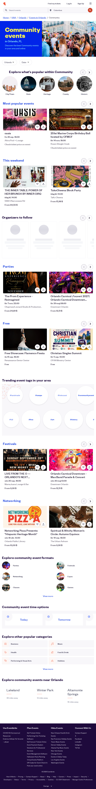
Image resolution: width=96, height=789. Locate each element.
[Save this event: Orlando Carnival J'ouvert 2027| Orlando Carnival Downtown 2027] (83, 289)
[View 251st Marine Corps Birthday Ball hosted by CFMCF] (71, 119)
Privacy (31, 779)
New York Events (57, 751)
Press (69, 776)
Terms (23, 779)
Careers (61, 776)
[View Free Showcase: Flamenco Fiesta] (25, 339)
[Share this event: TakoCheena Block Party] (89, 183)
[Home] (4, 3)
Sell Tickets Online (33, 733)
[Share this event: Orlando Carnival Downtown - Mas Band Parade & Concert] (89, 467)
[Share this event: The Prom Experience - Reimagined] (43, 289)
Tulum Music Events (58, 742)
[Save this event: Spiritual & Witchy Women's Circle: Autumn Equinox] (83, 524)
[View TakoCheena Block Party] (71, 176)
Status (16, 779)
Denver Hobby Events (58, 745)
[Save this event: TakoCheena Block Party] (83, 183)
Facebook (78, 739)
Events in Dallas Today (59, 756)
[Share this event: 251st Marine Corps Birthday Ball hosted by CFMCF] (89, 126)
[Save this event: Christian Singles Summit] (83, 346)
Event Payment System (35, 745)
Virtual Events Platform (35, 759)
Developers (8, 779)
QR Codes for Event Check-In (37, 762)
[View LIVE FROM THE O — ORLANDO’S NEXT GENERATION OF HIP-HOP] (25, 460)
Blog (48, 776)
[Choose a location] (50, 10)
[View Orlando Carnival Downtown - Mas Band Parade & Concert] (71, 460)
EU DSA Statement (63, 779)
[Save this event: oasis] (37, 126)
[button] (9, 62)
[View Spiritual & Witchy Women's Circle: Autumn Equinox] (71, 517)
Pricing (20, 776)
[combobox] (70, 10)
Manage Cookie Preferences (82, 779)
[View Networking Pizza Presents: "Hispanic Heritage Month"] (25, 517)
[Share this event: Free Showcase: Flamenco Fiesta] (43, 346)
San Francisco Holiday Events (61, 739)
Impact (76, 776)
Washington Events (57, 762)
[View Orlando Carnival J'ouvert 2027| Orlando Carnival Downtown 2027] (71, 282)
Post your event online (34, 765)
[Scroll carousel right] (89, 72)
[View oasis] (25, 119)
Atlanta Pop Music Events (60, 748)
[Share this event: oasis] (43, 126)
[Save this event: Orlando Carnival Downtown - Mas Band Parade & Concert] (83, 467)
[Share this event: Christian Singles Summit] (89, 346)
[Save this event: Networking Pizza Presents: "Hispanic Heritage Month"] (37, 524)
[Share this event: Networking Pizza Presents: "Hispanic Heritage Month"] (43, 524)
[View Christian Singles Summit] (71, 339)
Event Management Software (37, 753)
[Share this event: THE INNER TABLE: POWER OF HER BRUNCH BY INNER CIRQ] (43, 183)
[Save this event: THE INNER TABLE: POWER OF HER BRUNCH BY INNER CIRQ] (37, 183)
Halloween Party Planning (36, 756)
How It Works (11, 776)
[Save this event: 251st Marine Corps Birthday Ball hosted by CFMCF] (83, 126)
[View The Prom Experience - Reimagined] (25, 282)
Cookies (51, 779)
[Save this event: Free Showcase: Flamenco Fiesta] (37, 346)
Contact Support (81, 733)
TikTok (77, 748)
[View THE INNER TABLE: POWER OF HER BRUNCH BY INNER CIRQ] (25, 176)
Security (84, 776)
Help (54, 776)
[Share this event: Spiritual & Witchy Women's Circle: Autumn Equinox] (89, 524)
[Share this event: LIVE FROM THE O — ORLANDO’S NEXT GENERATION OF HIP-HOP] (43, 467)
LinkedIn (78, 742)
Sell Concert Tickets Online (36, 742)
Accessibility (40, 779)
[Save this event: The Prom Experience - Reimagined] (37, 289)
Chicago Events (56, 753)
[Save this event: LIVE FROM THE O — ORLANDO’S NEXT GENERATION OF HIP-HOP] (37, 467)
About (42, 776)
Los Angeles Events (58, 759)
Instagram (78, 745)
